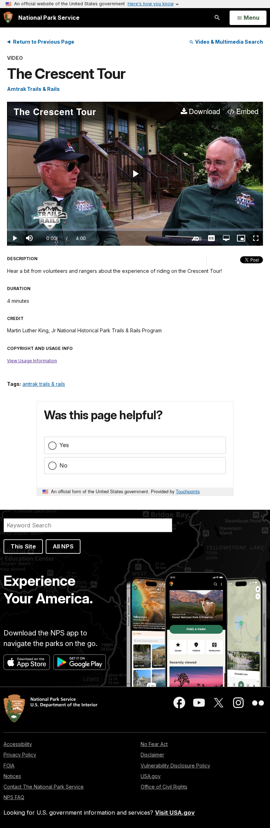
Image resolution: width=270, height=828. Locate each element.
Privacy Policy (20, 755)
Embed (247, 111)
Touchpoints (188, 491)
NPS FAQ (14, 797)
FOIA (9, 766)
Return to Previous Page (43, 42)
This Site (23, 546)
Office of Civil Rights (164, 787)
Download (204, 111)
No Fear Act (154, 744)
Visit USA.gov (175, 812)
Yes (64, 444)
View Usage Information (32, 360)
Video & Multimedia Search (228, 42)
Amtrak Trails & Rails (33, 89)
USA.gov (151, 776)
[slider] (135, 229)
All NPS (63, 546)
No (63, 465)
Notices (12, 776)
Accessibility (18, 744)
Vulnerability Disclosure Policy (175, 766)
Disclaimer (152, 755)
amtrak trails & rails (43, 384)
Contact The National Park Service (44, 787)
